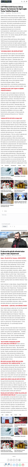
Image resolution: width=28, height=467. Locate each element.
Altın (2, 414)
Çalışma (6, 414)
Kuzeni (15, 414)
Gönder (4, 226)
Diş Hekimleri (13, 165)
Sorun (24, 165)
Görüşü (19, 165)
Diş (2, 165)
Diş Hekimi (7, 165)
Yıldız (20, 414)
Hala (11, 414)
